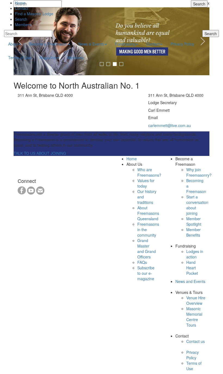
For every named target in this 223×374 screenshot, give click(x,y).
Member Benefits (193, 232)
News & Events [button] (91, 44)
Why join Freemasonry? (199, 172)
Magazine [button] (47, 57)
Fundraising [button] (125, 44)
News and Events (190, 281)
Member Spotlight (193, 221)
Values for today (145, 183)
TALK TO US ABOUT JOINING (40, 153)
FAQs (142, 262)
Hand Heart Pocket (192, 268)
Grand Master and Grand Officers (146, 249)
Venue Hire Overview (195, 300)
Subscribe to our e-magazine (145, 273)
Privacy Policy (182, 44)
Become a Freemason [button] (48, 44)
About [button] (13, 44)
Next (202, 41)
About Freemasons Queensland (148, 213)
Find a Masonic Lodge (34, 13)
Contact (21, 8)
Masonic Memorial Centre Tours (194, 317)
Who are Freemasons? (149, 172)
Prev (20, 41)
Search (21, 19)
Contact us (195, 341)
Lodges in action (194, 254)
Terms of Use (19, 57)
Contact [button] (153, 44)
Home (20, 2)
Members (23, 24)
